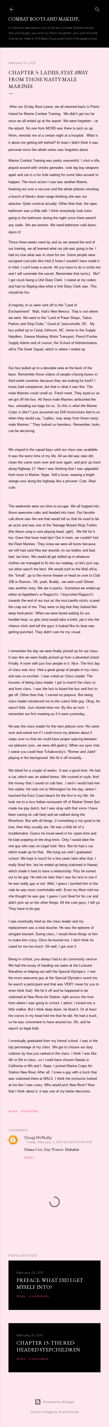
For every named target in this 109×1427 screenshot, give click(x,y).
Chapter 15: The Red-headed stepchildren (48, 1346)
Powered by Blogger (58, 1402)
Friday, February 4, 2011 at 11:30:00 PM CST (59, 1142)
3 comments (38, 1359)
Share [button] (12, 1111)
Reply (29, 1158)
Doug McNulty (38, 1137)
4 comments (39, 1296)
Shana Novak (68, 1412)
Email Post (29, 1111)
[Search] (97, 8)
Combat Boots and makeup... (44, 19)
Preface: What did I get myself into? (49, 1283)
